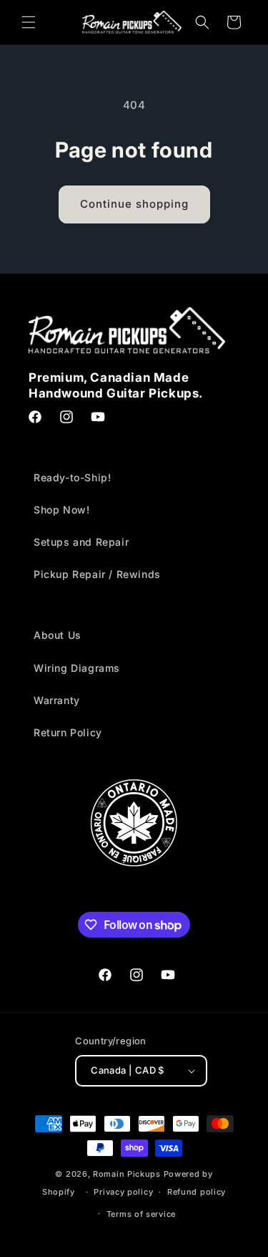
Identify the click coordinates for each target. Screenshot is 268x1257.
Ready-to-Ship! (72, 477)
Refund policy (196, 1192)
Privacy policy (123, 1192)
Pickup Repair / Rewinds (97, 574)
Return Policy (68, 732)
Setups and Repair (81, 542)
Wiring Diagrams (77, 668)
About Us (57, 635)
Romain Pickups (127, 1174)
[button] (28, 22)
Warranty (57, 700)
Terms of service (141, 1214)
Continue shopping (134, 204)
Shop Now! (61, 510)
